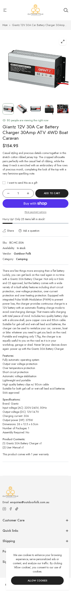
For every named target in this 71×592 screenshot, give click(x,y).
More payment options (36, 212)
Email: (26, 502)
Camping (21, 259)
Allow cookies (37, 580)
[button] (61, 296)
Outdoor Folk (22, 254)
